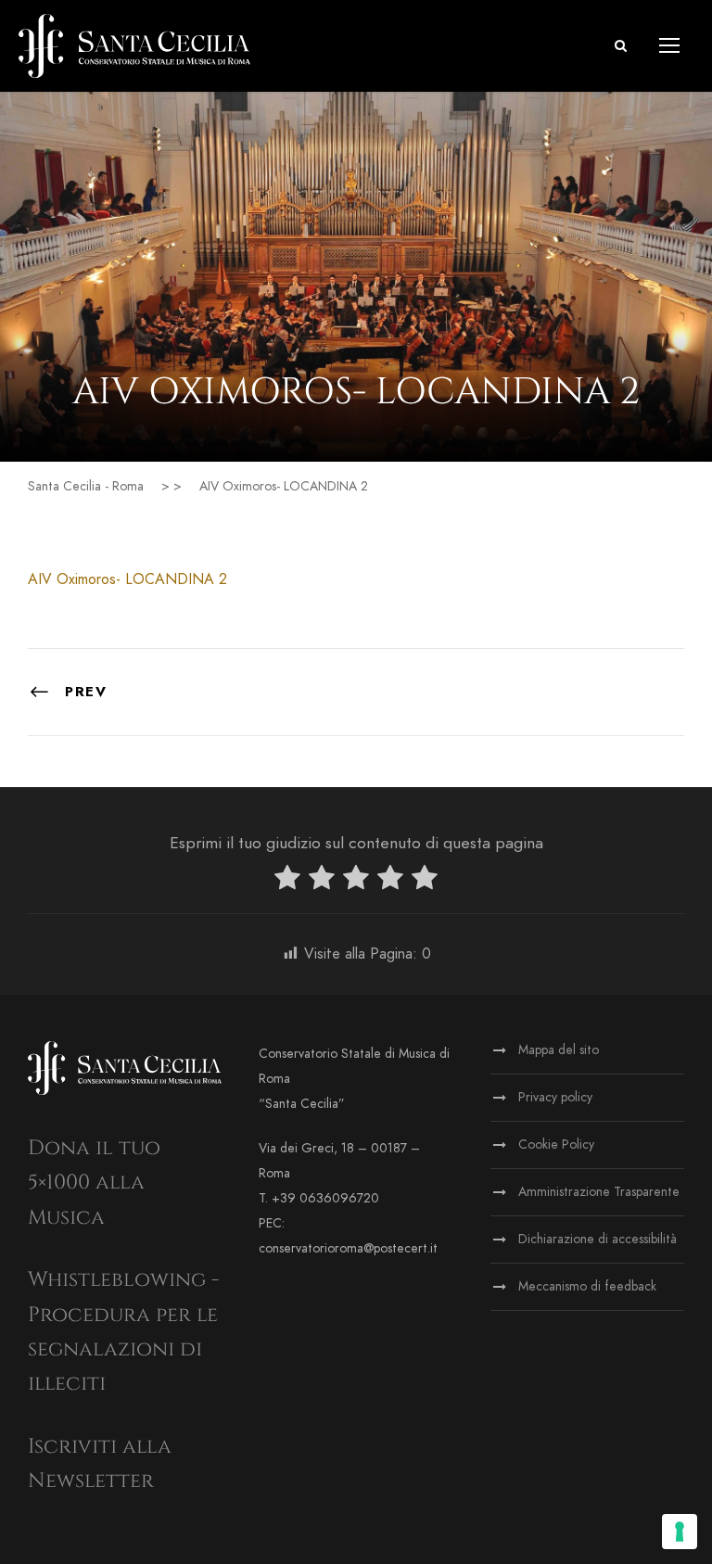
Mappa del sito (558, 1050)
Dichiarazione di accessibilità (597, 1239)
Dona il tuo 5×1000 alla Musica (94, 1183)
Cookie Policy (556, 1144)
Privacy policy (555, 1097)
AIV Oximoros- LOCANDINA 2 (127, 579)
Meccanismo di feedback (587, 1286)
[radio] (287, 881)
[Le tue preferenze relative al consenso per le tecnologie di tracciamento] (679, 1531)
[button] (621, 45)
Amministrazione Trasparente (599, 1192)
